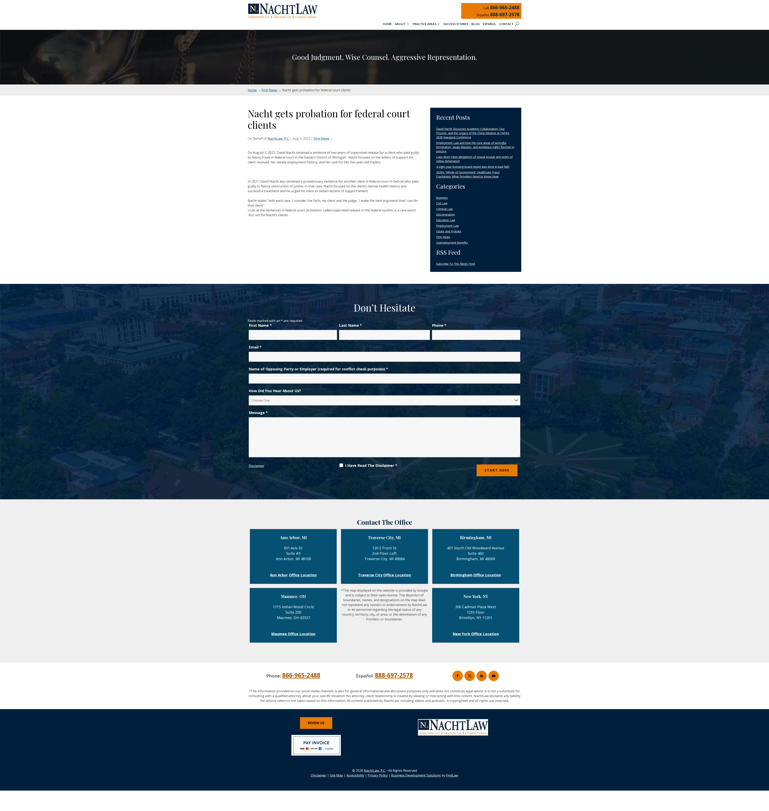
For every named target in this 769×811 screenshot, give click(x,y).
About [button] (400, 24)
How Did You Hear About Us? (275, 390)
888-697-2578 (504, 14)
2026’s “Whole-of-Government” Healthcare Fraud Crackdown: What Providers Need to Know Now (467, 174)
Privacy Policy (378, 775)
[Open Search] (517, 24)
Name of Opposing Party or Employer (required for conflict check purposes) (318, 369)
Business (442, 198)
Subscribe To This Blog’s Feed (455, 264)
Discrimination (445, 214)
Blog (475, 24)
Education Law (445, 220)
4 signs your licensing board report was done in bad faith (472, 167)
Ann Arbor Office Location (293, 575)
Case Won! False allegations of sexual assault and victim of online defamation (474, 159)
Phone (439, 325)
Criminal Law (444, 209)
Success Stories (455, 24)
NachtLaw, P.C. (278, 138)
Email (255, 347)
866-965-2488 (504, 7)
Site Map (336, 775)
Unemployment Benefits (452, 242)
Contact (506, 24)
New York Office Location (476, 633)
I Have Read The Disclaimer (371, 465)
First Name (260, 325)
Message (258, 412)
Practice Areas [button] (424, 24)
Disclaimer (256, 466)
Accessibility (355, 775)
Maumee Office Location (293, 633)
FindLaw (452, 775)
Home (387, 24)
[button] (765, 782)
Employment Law (447, 226)
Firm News (321, 138)
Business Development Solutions (416, 775)
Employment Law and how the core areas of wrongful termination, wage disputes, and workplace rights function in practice (475, 147)
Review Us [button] (316, 723)
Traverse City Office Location (384, 575)
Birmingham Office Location (475, 575)
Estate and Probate (448, 231)
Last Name (350, 325)
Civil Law (441, 203)
